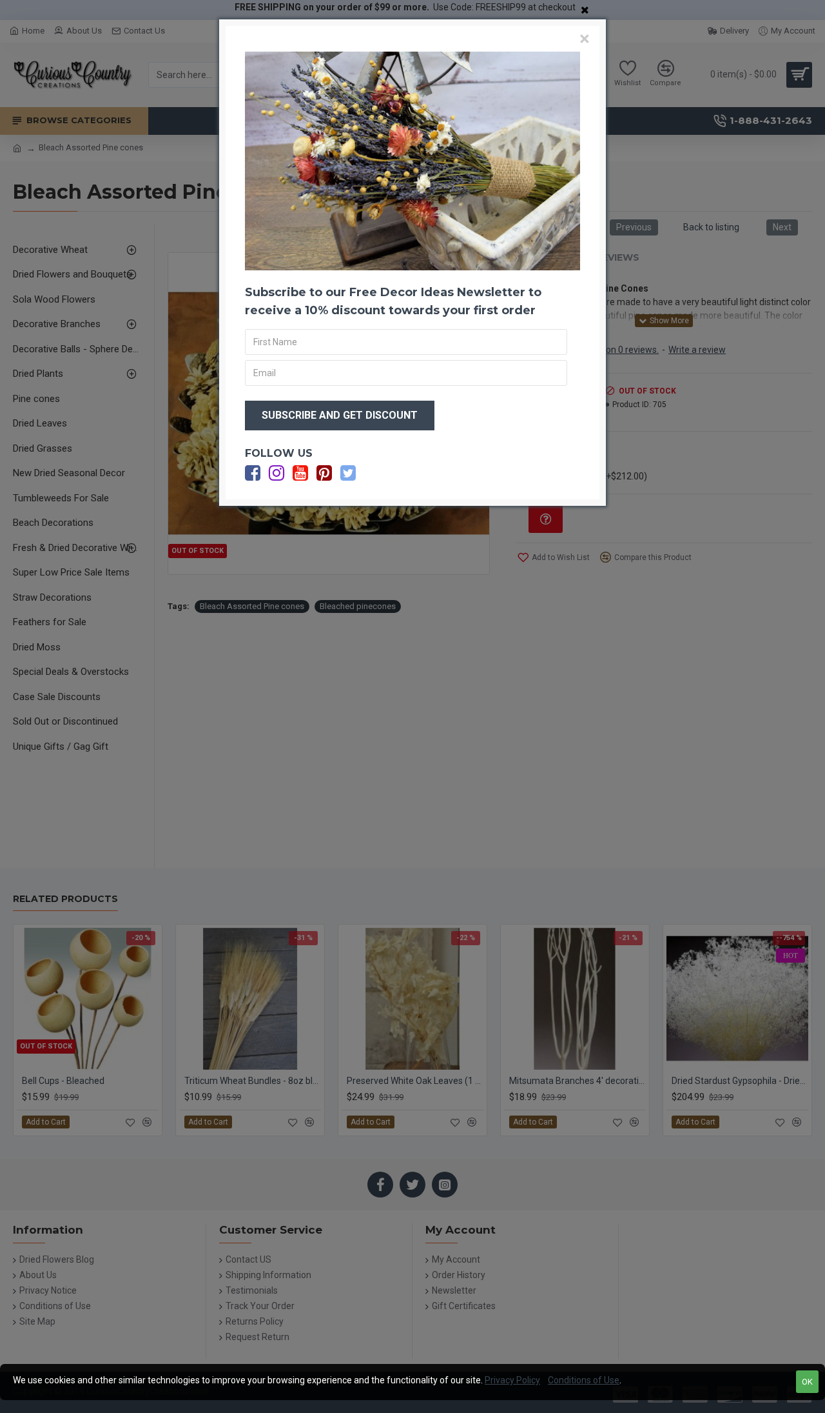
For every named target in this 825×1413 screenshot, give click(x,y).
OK (807, 1382)
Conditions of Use (583, 1380)
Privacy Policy (512, 1380)
